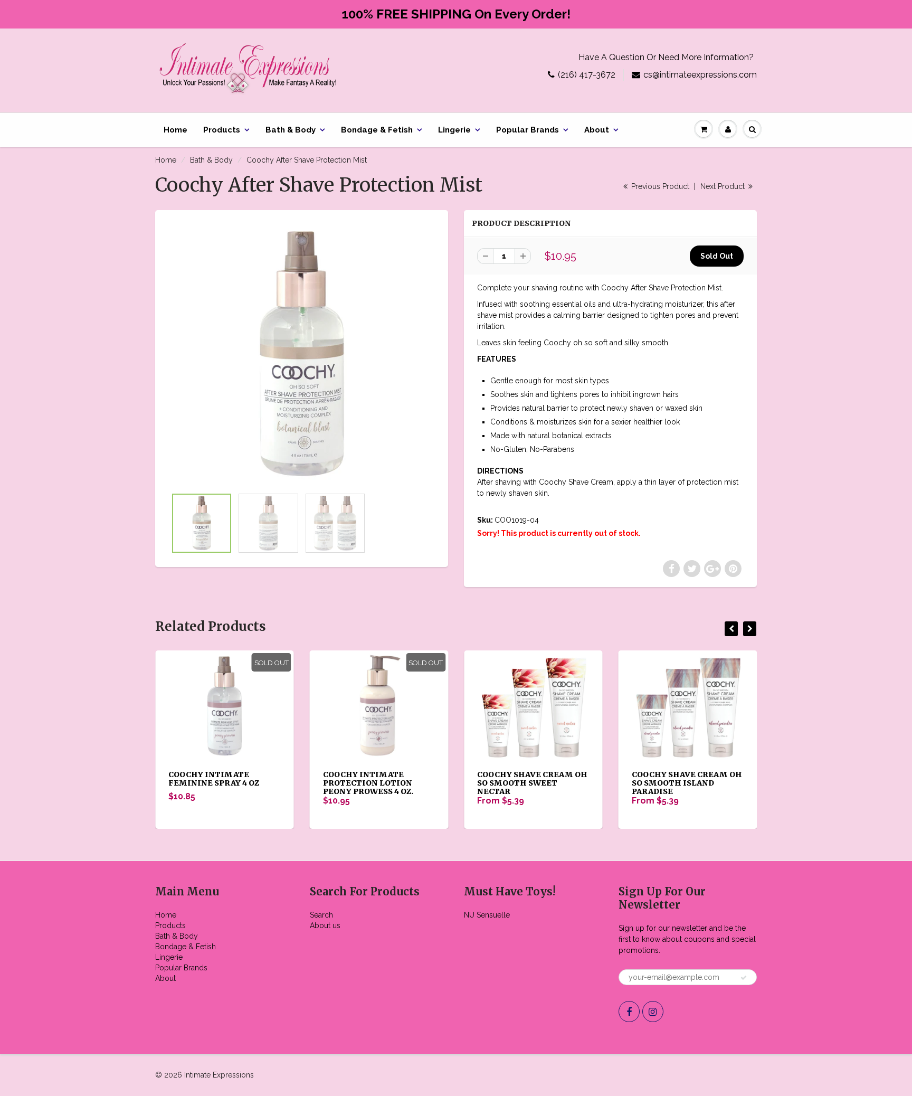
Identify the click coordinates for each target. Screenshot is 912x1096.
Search (321, 915)
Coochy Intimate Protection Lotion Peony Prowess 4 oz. (368, 783)
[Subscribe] (743, 977)
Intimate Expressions (219, 1075)
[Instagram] (652, 1011)
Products (221, 130)
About (596, 130)
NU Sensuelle (487, 915)
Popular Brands (527, 130)
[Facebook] (629, 1011)
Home (175, 130)
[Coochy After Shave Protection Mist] (301, 354)
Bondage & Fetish (377, 130)
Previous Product (659, 186)
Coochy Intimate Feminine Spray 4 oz (213, 779)
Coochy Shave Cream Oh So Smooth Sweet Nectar (532, 783)
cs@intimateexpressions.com (700, 75)
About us (325, 925)
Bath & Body (290, 130)
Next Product (723, 186)
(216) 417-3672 (586, 75)
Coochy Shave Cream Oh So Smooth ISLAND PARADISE (687, 783)
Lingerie (454, 130)
